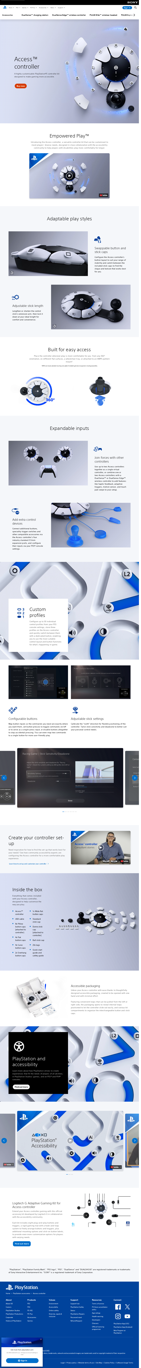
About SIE (9, 1303)
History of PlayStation (13, 1321)
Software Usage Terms (124, 1363)
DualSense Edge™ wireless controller (69, 15)
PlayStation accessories (21, 1293)
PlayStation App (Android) (123, 1327)
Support (60, 8)
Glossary (95, 1323)
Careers (8, 1307)
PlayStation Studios (13, 1310)
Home (8, 1293)
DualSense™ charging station (35, 15)
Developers (96, 1320)
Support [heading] (74, 1300)
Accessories (42, 8)
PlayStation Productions (14, 1314)
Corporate (9, 1317)
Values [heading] (52, 1300)
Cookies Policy (109, 1363)
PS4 (28, 1307)
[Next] (135, 778)
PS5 (17, 8)
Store (10, 8)
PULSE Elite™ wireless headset (103, 15)
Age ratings (96, 1313)
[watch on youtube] (116, 1167)
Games (24, 8)
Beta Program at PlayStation (119, 1331)
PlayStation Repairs (77, 1314)
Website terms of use (86, 1363)
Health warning (97, 1316)
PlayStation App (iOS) (121, 1323)
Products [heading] (31, 1300)
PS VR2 (29, 1310)
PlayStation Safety (77, 1307)
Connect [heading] (117, 1300)
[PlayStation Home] (4, 7)
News (52, 8)
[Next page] (134, 15)
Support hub (74, 1303)
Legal (63, 1363)
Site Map (99, 1363)
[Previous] (4, 778)
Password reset (76, 1317)
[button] (20, 86)
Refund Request (76, 1321)
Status (72, 1310)
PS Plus (32, 8)
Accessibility (53, 1307)
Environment (53, 1303)
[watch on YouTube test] (103, 195)
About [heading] (9, 1300)
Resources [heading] (97, 1300)
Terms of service (98, 1303)
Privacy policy (71, 1363)
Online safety (54, 1310)
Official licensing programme (98, 1328)
